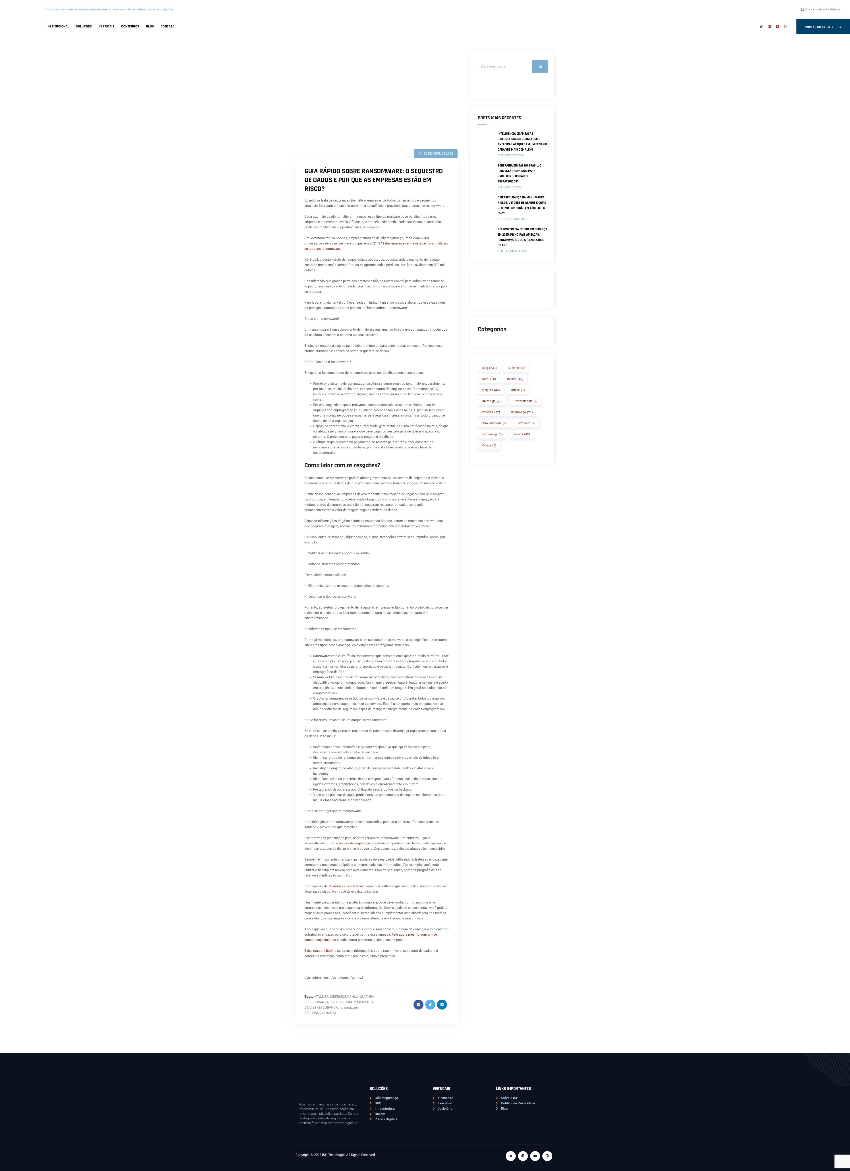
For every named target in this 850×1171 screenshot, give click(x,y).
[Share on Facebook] (418, 1005)
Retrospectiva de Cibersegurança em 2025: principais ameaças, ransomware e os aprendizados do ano (522, 237)
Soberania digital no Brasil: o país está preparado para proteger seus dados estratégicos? (519, 173)
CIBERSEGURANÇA (344, 997)
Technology (492, 434)
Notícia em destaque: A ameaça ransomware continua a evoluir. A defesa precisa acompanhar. (110, 9)
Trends (522, 434)
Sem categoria (494, 423)
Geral (489, 379)
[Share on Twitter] (430, 1005)
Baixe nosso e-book (319, 951)
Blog (150, 26)
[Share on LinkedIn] (442, 1005)
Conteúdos (130, 26)
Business (516, 368)
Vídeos (489, 445)
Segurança (522, 412)
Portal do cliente (820, 27)
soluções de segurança (353, 843)
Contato (168, 26)
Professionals (525, 401)
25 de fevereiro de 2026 (512, 219)
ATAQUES (321, 997)
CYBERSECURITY (342, 1002)
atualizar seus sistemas (346, 886)
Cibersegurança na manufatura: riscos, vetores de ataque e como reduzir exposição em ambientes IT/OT (522, 205)
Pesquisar (540, 66)
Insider (515, 379)
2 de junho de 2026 (509, 187)
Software (526, 423)
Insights (491, 390)
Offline (518, 390)
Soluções (84, 26)
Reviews (491, 412)
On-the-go (492, 401)
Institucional (57, 26)
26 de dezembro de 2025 (512, 251)
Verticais (107, 26)
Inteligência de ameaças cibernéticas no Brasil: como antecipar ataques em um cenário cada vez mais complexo (522, 142)
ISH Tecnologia (333, 1155)
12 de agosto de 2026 (510, 155)
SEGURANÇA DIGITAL (320, 1013)
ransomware (349, 1008)
